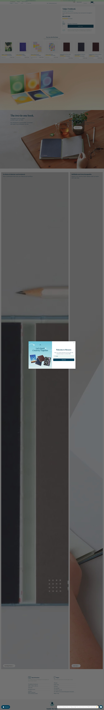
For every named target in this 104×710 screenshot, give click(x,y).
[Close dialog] (74, 343)
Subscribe (64, 359)
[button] (101, 707)
